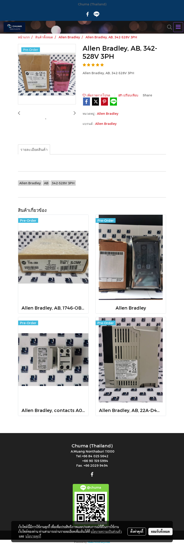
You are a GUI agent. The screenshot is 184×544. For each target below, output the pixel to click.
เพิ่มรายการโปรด (98, 95)
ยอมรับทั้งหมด (160, 531)
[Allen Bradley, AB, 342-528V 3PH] (47, 74)
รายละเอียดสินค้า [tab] (34, 149)
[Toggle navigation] (178, 27)
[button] (168, 27)
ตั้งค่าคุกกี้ (136, 531)
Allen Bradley (107, 113)
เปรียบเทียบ (130, 95)
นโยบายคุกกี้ (33, 536)
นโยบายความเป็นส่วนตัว (106, 531)
